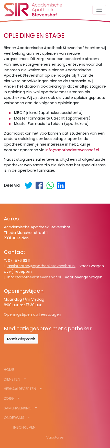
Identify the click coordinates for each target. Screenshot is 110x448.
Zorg (9, 398)
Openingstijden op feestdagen (32, 314)
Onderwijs (14, 417)
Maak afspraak (21, 338)
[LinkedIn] (61, 185)
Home (9, 369)
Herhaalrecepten (20, 388)
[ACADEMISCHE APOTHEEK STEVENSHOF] (33, 10)
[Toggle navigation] (99, 10)
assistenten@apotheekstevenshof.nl (41, 265)
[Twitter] (28, 185)
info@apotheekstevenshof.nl (72, 149)
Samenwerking (18, 408)
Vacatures (55, 437)
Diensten (12, 379)
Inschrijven (24, 427)
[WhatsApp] (50, 185)
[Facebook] (39, 185)
